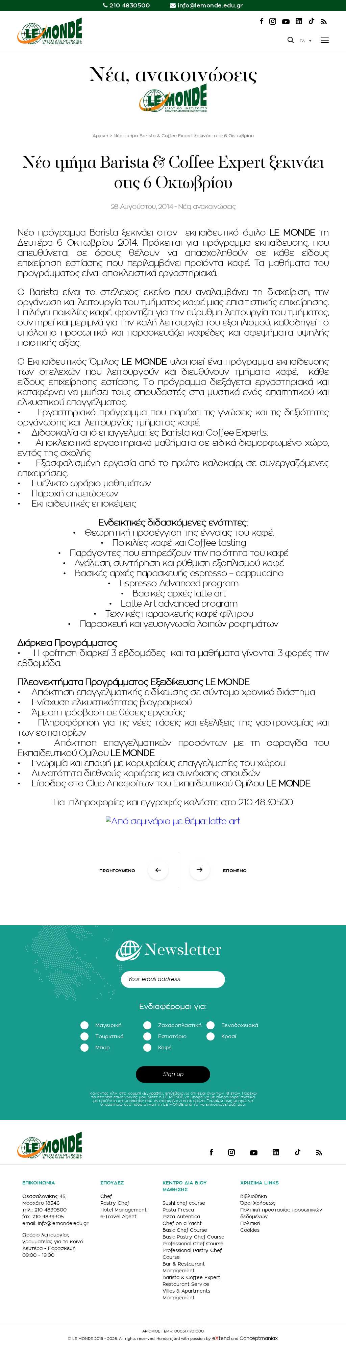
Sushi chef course (184, 1203)
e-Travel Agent (118, 1216)
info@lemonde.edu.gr (210, 5)
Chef (106, 1196)
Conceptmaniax (259, 1338)
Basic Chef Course (185, 1230)
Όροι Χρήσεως (257, 1203)
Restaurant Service (186, 1284)
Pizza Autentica (181, 1216)
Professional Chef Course (193, 1243)
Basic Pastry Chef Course (193, 1236)
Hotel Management (123, 1209)
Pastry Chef (114, 1203)
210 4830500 (129, 5)
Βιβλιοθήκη (253, 1196)
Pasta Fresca (178, 1209)
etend (221, 1338)
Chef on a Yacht (182, 1223)
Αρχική (100, 135)
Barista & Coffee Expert (191, 1277)
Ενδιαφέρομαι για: (173, 1006)
